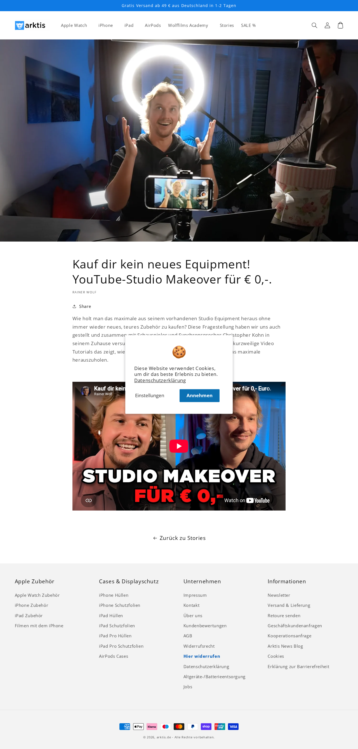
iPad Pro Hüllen (115, 635)
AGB (187, 635)
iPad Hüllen (111, 615)
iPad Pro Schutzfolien (121, 646)
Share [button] (85, 306)
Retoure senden (284, 615)
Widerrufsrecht (199, 646)
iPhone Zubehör (31, 605)
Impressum (195, 595)
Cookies (276, 656)
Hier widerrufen (201, 656)
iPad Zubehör (29, 615)
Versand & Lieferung (289, 605)
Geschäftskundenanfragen (295, 625)
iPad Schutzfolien (117, 625)
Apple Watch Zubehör (37, 595)
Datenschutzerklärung (160, 380)
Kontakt (191, 605)
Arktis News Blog (285, 646)
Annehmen (200, 395)
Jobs (187, 686)
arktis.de (164, 737)
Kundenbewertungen (205, 625)
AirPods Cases (113, 656)
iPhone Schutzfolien (119, 605)
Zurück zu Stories (183, 538)
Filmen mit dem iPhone (39, 625)
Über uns (192, 615)
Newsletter (279, 595)
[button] (314, 25)
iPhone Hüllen (113, 595)
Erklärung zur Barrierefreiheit (298, 666)
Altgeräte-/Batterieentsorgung (214, 676)
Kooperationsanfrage (289, 635)
